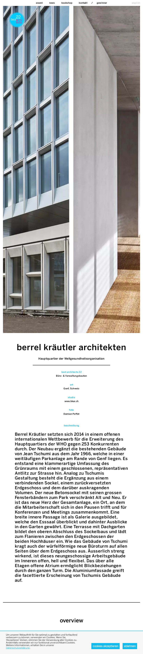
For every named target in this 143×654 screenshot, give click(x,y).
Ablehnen (130, 646)
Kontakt (83, 3)
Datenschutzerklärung (17, 648)
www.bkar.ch (72, 401)
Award (39, 3)
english (136, 3)
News (52, 3)
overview (71, 620)
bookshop (67, 3)
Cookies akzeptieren (105, 646)
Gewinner (102, 3)
